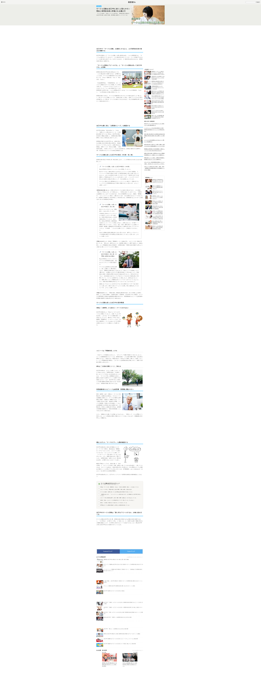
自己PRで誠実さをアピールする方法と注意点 (114, 590)
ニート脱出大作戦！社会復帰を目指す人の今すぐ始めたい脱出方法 (158, 217)
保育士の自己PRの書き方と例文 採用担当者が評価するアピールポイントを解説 (122, 633)
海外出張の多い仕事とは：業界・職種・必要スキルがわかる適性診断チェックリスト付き (154, 145)
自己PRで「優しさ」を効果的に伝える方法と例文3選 (116, 628)
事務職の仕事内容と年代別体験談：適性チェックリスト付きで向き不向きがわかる (154, 149)
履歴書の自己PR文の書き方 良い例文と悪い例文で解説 (116, 559)
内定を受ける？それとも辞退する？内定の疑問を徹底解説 (158, 207)
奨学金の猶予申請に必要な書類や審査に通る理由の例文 (158, 102)
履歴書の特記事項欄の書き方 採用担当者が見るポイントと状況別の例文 (109, 664)
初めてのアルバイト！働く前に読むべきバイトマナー (158, 192)
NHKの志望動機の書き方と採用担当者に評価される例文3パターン (130, 664)
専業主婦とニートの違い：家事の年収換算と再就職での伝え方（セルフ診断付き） (154, 158)
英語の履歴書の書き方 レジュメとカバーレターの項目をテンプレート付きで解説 (158, 97)
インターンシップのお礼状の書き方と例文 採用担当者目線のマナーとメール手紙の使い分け (154, 130)
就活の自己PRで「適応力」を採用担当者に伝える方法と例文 (118, 617)
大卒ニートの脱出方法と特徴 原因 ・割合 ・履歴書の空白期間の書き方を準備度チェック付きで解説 (154, 168)
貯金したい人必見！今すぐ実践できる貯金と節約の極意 (158, 202)
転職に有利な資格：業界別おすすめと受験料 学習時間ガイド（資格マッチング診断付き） (154, 154)
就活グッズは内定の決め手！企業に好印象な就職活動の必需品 (158, 227)
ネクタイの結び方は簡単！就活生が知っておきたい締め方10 (158, 112)
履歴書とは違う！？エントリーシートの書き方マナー (158, 197)
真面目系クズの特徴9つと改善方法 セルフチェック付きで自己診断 (158, 78)
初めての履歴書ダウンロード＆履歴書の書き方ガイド (158, 187)
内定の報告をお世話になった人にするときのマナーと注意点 (158, 107)
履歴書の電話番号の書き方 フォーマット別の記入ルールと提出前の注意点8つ (158, 83)
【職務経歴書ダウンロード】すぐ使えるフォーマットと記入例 (158, 87)
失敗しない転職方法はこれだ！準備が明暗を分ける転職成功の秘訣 (158, 212)
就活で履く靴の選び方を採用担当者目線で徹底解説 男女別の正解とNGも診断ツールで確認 (154, 136)
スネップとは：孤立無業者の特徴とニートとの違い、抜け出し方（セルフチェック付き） (154, 163)
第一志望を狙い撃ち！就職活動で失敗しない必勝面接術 (158, 222)
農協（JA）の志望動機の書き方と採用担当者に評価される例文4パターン (158, 117)
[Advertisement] (119, 36)
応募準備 (99, 6)
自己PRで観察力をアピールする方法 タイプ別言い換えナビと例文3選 (120, 643)
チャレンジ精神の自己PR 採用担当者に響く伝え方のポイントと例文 (119, 585)
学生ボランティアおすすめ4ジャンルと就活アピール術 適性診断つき (154, 124)
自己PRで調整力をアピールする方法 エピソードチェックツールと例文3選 (121, 638)
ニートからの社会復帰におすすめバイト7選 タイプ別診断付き (154, 141)
